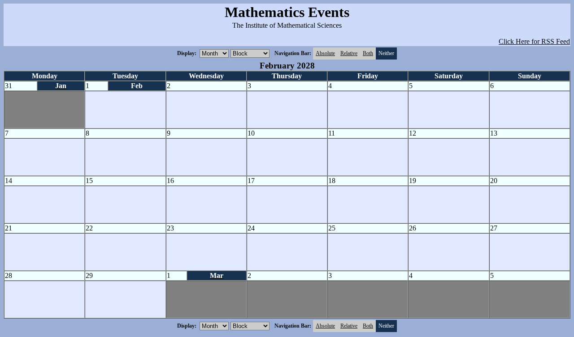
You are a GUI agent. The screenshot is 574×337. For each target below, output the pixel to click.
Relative (348, 53)
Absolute (325, 53)
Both (368, 53)
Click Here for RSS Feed (534, 41)
